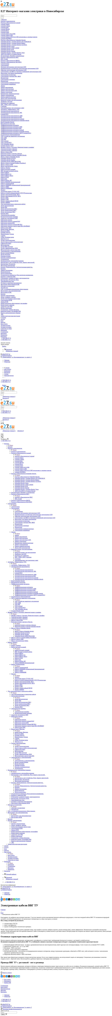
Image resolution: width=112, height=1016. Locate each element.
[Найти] (2, 18)
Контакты (4, 992)
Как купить (11, 855)
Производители (5, 989)
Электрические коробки (22, 711)
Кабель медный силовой (22, 650)
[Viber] (11, 899)
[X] (9, 899)
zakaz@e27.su (6, 354)
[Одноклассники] (4, 899)
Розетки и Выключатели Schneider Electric (27, 477)
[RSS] (1, 901)
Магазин (3, 990)
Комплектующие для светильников (25, 552)
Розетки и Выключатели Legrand (24, 456)
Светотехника (15, 506)
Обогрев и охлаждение (18, 808)
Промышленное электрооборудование (22, 773)
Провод (17, 677)
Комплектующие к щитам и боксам (25, 625)
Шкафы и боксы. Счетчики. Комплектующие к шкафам (27, 615)
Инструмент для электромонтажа (21, 816)
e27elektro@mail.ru (6, 355)
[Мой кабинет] (1, 416)
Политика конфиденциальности (12, 1009)
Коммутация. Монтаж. (21, 732)
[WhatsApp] (14, 899)
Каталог (10, 447)
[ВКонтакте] (2, 899)
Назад (11, 445)
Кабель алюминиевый (21, 667)
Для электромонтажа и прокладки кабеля (23, 694)
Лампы (17, 535)
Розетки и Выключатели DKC (24, 497)
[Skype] (16, 899)
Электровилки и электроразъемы (24, 760)
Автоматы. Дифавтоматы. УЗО (20, 565)
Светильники (19, 511)
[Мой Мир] (7, 899)
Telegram (6, 360)
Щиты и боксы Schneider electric (24, 631)
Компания (11, 864)
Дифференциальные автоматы (24, 587)
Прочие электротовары (18, 823)
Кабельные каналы (20, 719)
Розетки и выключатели (18, 451)
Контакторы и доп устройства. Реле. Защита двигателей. (32, 778)
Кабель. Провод (16, 645)
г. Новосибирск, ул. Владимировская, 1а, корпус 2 (17, 357)
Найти (3, 1014)
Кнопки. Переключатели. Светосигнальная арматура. (31, 786)
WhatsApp (7, 361)
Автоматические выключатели (24, 570)
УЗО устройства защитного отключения (27, 601)
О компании (4, 985)
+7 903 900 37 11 (6, 338)
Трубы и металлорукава (22, 746)
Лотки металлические (21, 699)
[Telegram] (19, 899)
